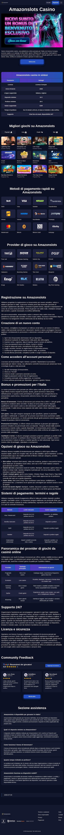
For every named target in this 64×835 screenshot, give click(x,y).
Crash (38, 132)
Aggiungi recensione (53, 665)
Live (23, 132)
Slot (54, 132)
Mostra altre (32, 696)
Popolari (7, 132)
